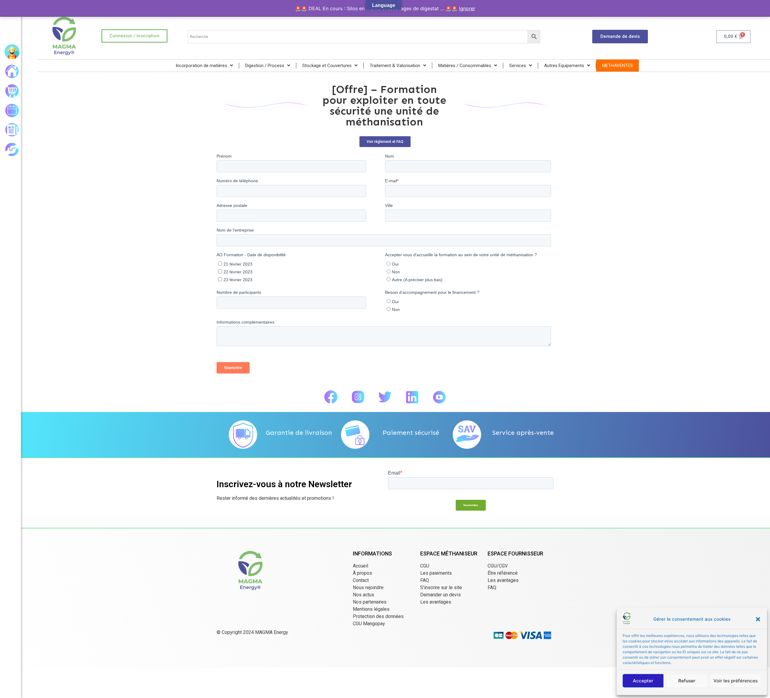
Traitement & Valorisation (395, 65)
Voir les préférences (735, 681)
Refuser (686, 681)
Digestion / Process (264, 65)
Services (517, 65)
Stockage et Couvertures (327, 65)
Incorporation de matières (201, 65)
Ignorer (467, 8)
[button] (758, 619)
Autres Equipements (564, 65)
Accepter (643, 681)
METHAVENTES (617, 65)
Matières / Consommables (464, 65)
